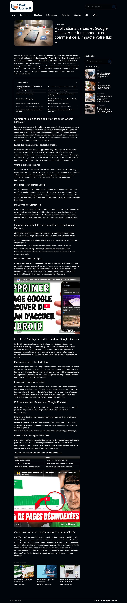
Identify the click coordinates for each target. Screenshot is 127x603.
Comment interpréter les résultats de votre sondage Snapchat (103, 87)
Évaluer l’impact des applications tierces (60, 106)
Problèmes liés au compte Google (58, 91)
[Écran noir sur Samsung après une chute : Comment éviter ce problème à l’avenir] (90, 109)
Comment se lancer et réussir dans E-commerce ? (69, 580)
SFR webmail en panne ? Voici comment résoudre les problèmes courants (104, 99)
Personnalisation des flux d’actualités (27, 103)
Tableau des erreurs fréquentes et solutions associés (29, 110)
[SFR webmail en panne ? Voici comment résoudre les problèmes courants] (90, 97)
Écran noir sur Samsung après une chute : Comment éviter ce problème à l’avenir (104, 110)
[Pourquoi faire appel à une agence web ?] (47, 571)
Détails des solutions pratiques (25, 99)
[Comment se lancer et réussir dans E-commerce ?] (70, 571)
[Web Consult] (21, 6)
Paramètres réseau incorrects (25, 94)
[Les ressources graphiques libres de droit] (24, 571)
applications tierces (44, 66)
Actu (15, 584)
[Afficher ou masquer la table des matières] (53, 82)
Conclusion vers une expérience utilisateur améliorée (61, 110)
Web (56, 42)
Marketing (40, 584)
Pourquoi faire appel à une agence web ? (45, 580)
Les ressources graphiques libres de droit (23, 580)
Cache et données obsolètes (24, 91)
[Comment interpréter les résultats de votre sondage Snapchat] (90, 86)
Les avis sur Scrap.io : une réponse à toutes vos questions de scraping (104, 75)
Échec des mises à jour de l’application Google (62, 86)
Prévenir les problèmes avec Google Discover (29, 106)
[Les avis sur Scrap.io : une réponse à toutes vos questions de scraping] (90, 74)
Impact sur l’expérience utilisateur (58, 103)
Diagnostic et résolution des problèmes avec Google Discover (61, 94)
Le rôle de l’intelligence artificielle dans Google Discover (62, 99)
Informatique (101, 93)
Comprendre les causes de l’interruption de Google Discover (29, 87)
